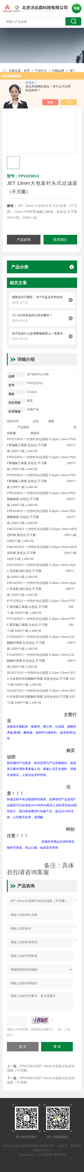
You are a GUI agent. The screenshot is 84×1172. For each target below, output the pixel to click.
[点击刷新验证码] (40, 1020)
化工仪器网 (44, 1154)
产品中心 (41, 70)
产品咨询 (24, 239)
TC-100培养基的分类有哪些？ (32, 315)
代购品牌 (58, 70)
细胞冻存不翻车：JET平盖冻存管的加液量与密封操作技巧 (39, 297)
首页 (27, 70)
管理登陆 (60, 1154)
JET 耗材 (75, 70)
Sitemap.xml (26, 1154)
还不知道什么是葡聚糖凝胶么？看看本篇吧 (39, 333)
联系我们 (60, 239)
